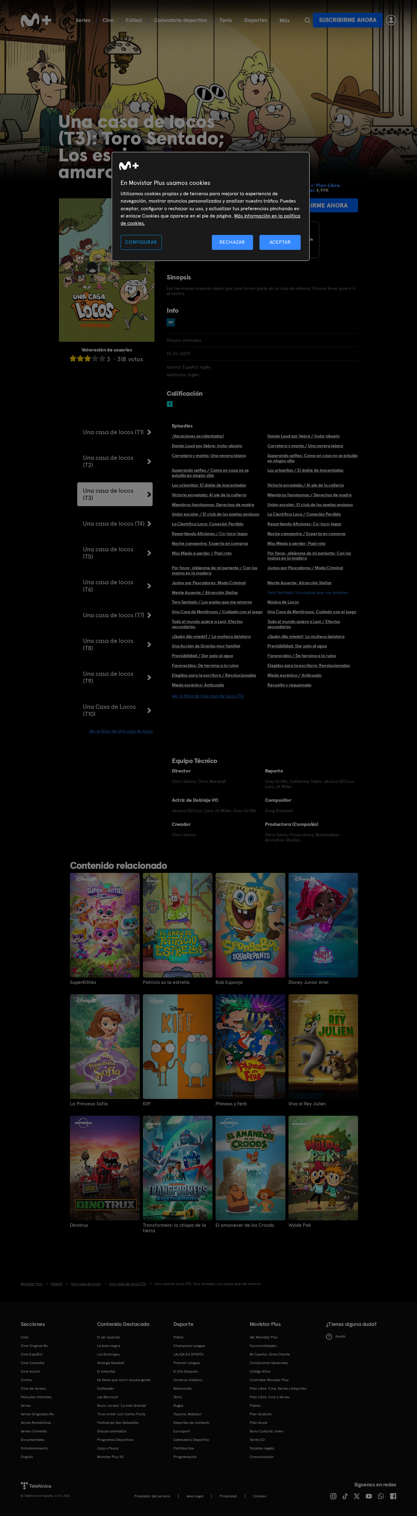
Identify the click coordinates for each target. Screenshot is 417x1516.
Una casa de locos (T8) (108, 644)
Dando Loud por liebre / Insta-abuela (303, 436)
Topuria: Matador (187, 1414)
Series (83, 20)
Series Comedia (34, 1431)
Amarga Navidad (110, 1363)
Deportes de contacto (191, 1423)
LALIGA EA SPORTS (188, 1354)
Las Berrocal (107, 1397)
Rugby (178, 1405)
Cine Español (31, 1354)
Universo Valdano (187, 1380)
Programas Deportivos (115, 1440)
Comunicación (262, 1457)
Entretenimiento (34, 1448)
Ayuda (340, 1336)
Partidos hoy (183, 1448)
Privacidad (228, 1496)
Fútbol (134, 20)
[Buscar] (307, 20)
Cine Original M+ (34, 1346)
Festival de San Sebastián (118, 1423)
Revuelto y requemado (289, 684)
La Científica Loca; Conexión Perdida (207, 523)
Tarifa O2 (257, 1440)
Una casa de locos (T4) (114, 523)
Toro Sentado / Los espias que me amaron (212, 602)
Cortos (26, 1380)
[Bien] (95, 358)
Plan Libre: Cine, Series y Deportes (278, 1388)
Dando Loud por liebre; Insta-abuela (207, 445)
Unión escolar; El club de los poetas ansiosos (310, 504)
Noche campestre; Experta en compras (210, 543)
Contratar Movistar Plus (269, 1380)
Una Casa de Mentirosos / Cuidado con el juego (217, 611)
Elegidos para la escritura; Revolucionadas (308, 665)
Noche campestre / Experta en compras (306, 533)
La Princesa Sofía (89, 1104)
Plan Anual (258, 1423)
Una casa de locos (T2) (108, 461)
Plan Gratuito (261, 1414)
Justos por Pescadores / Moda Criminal (305, 567)
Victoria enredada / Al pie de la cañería (305, 485)
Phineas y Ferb (231, 1104)
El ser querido (108, 1337)
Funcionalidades (263, 1346)
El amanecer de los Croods (245, 1225)
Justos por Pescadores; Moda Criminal (209, 582)
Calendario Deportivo (191, 1440)
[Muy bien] (102, 358)
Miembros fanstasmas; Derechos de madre (213, 504)
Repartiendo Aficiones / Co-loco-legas (210, 533)
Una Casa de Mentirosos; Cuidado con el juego (311, 611)
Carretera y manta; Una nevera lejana (209, 455)
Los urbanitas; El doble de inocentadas (209, 485)
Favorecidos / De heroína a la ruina (301, 655)
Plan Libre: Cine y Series (269, 1397)
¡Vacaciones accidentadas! (198, 436)
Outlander (105, 1388)
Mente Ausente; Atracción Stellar (299, 582)
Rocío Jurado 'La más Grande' (122, 1405)
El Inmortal (106, 1371)
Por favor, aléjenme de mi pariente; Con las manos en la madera (309, 556)
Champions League (189, 1346)
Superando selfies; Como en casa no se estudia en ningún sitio (312, 458)
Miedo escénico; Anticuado (198, 684)
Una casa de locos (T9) (108, 677)
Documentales (33, 1440)
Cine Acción (30, 1371)
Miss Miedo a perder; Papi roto (296, 543)
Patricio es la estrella (166, 982)
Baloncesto (182, 1388)
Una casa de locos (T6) (108, 585)
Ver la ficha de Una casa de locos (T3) (208, 695)
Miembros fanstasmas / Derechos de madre (309, 494)
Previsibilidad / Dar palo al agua (202, 655)
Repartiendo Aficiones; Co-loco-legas (304, 523)
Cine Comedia (32, 1363)
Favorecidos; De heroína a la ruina (205, 665)
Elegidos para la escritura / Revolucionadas (214, 675)
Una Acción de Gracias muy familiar (206, 645)
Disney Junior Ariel (308, 982)
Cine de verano (33, 1388)
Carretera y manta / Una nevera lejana (305, 445)
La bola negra (108, 1346)
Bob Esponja (229, 982)
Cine (108, 20)
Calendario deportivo (180, 20)
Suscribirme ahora (347, 19)
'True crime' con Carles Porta (121, 1414)
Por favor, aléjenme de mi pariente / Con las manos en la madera (214, 570)
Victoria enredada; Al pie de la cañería (209, 494)
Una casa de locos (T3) (108, 494)
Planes (255, 1405)
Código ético (260, 1371)
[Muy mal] (73, 358)
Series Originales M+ (37, 1414)
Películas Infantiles (36, 1397)
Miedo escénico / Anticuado (294, 675)
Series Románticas (36, 1423)
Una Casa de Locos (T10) (109, 710)
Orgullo (27, 1457)
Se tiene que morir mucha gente (123, 1380)
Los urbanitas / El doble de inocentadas (305, 470)
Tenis (225, 20)
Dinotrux (79, 1225)
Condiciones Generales (269, 1363)
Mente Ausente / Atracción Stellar (205, 592)
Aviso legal (195, 1496)
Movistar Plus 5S (110, 1457)
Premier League (186, 1363)
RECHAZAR (232, 242)
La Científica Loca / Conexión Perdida (304, 514)
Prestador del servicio (152, 1496)
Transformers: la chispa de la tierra (174, 1228)
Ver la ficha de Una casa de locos (121, 731)
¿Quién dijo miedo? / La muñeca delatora (211, 636)
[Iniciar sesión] (391, 20)
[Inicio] (36, 20)
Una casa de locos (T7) (113, 615)
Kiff (146, 1104)
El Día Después (185, 1371)
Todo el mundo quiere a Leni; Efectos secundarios (207, 624)
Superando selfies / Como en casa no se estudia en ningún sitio (210, 473)
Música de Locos (283, 602)
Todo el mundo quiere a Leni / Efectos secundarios (303, 624)
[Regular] (87, 358)
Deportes (255, 20)
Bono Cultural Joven (266, 1431)
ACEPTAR (280, 242)
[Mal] (80, 358)
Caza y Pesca (107, 1448)
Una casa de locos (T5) (108, 553)
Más (285, 20)
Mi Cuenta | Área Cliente (270, 1354)
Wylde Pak (299, 1225)
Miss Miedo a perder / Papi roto (202, 553)
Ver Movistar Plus (263, 1337)
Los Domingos (108, 1354)
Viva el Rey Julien (307, 1104)
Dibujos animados (111, 1431)
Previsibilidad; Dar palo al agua (297, 645)
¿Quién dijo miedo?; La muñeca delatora (305, 636)
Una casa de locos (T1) (113, 432)
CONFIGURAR (141, 242)
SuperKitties (83, 982)
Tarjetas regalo (262, 1448)
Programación (185, 1457)
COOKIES (259, 1496)
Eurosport (181, 1431)
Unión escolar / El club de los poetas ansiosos (215, 514)
